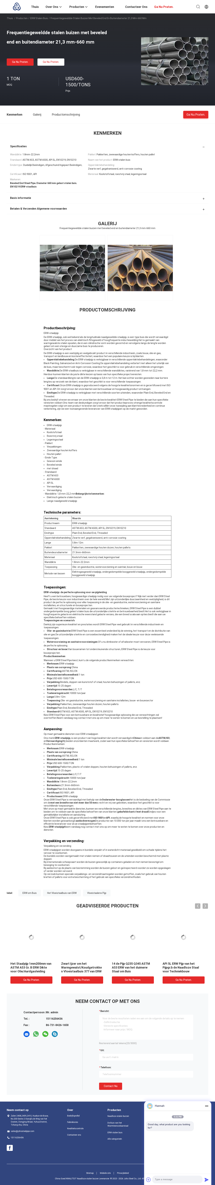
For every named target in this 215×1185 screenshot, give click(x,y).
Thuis (10, 18)
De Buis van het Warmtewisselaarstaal (118, 1124)
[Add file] (148, 1179)
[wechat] (45, 1034)
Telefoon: (105, 1067)
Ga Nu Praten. (20, 61)
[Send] (206, 1179)
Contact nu (110, 1086)
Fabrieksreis (72, 1122)
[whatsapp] (36, 1034)
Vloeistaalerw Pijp (96, 893)
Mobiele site (105, 1173)
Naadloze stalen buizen (118, 1116)
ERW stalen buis (39, 18)
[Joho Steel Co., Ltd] (17, 6)
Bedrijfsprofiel (73, 1116)
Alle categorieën (115, 1139)
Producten (22, 18)
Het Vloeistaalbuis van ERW (62, 893)
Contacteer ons (74, 1135)
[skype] (55, 1034)
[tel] (64, 1034)
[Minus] (207, 1106)
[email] (27, 1034)
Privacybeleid (123, 1173)
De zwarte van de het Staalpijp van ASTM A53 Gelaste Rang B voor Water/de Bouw (82, 967)
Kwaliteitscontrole (75, 1128)
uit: (102, 1050)
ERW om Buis (30, 893)
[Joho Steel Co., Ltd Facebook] (10, 1148)
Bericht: (104, 1011)
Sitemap (90, 1173)
